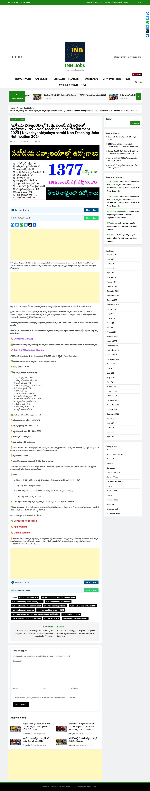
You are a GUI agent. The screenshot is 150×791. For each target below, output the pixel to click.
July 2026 (110, 259)
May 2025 (110, 323)
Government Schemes (68, 85)
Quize (128, 79)
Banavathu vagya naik (116, 211)
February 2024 (112, 391)
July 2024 (110, 368)
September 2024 (113, 359)
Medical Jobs (59, 79)
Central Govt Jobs (23, 79)
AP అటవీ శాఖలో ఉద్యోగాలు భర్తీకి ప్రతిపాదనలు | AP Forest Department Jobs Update (123, 214)
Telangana (111, 505)
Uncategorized (112, 509)
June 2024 (111, 373)
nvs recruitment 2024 (71, 614)
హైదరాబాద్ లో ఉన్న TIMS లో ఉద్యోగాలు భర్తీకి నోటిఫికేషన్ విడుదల (107, 2)
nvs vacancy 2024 (51, 618)
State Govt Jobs (41, 79)
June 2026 (111, 264)
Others (109, 495)
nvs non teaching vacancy (23, 610)
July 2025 (110, 314)
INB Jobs (75, 65)
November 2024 (113, 350)
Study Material (91, 79)
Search (109, 119)
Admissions (111, 450)
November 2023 (113, 405)
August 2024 (111, 364)
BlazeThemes (92, 787)
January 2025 (112, 341)
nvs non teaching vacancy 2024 (50, 610)
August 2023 (111, 419)
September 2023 (113, 414)
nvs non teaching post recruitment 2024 (58, 597)
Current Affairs (112, 477)
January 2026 (112, 286)
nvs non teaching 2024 (28, 597)
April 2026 (110, 273)
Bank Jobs (111, 468)
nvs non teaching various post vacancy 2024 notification (35, 614)
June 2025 (111, 318)
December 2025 (112, 291)
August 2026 (111, 255)
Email (45, 688)
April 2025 (110, 327)
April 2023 (110, 437)
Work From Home (113, 514)
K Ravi (110, 223)
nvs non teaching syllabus (55, 605)
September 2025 (113, 305)
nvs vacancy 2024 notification (75, 618)
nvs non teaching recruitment (58, 601)
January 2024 (112, 396)
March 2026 (111, 277)
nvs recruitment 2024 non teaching (26, 618)
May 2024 (110, 378)
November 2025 (113, 296)
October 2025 (112, 300)
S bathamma (112, 181)
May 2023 (110, 432)
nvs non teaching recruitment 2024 (26, 605)
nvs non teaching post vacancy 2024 (27, 601)
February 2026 (112, 282)
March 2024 (111, 387)
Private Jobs (73, 79)
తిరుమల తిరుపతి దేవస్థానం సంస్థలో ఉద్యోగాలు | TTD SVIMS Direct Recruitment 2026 (54, 95)
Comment (17, 661)
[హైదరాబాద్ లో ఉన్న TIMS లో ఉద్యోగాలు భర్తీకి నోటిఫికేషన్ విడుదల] (93, 98)
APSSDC (110, 464)
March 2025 (111, 332)
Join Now (92, 210)
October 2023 (112, 410)
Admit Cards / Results (112, 79)
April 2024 (110, 382)
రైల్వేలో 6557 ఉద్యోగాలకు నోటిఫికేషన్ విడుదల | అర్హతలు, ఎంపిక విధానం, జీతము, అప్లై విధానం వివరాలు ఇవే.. (83, 727)
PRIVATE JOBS (112, 500)
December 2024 (112, 346)
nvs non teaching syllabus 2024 (83, 605)
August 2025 (111, 309)
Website (74, 688)
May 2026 (110, 268)
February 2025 (112, 337)
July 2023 (110, 423)
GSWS (83, 85)
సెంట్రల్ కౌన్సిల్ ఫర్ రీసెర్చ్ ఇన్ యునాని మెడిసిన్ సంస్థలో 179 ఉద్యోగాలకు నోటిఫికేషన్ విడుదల (37, 727)
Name (16, 688)
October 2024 (112, 355)
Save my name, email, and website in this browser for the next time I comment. (45, 697)
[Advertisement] (75, 25)
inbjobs (15, 141)
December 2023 (112, 400)
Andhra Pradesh (113, 459)
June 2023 (111, 428)
